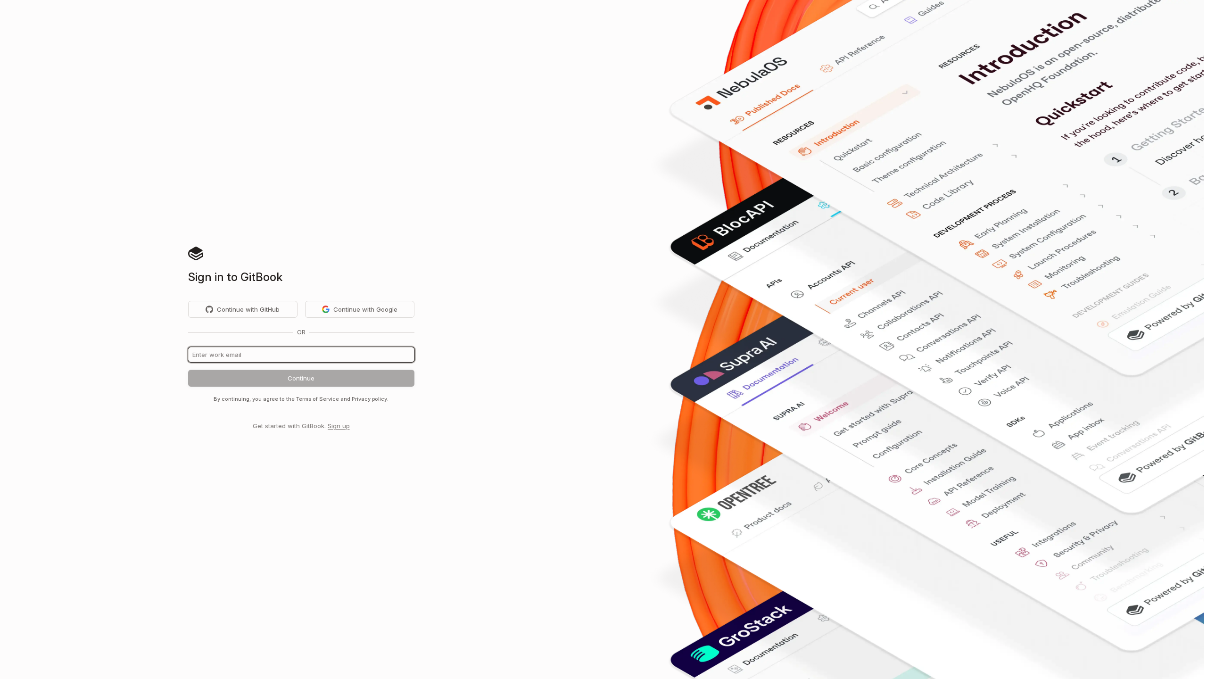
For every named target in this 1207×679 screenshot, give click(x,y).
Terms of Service (317, 399)
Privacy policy (369, 399)
